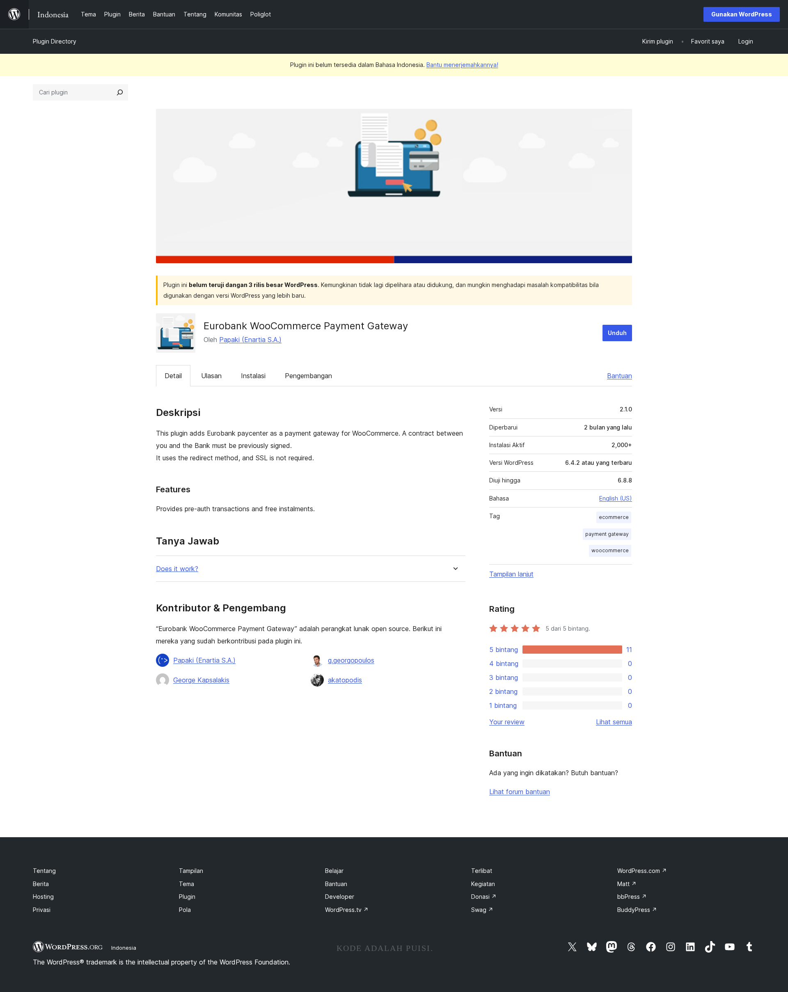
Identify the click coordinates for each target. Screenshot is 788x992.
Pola (185, 909)
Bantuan (619, 376)
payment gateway (607, 534)
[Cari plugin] (120, 92)
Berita (41, 883)
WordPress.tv (347, 909)
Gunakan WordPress (741, 14)
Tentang (44, 870)
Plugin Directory (54, 41)
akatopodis (345, 680)
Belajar (334, 870)
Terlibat (481, 870)
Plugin (187, 896)
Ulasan (211, 376)
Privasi (41, 909)
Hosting (43, 896)
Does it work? (177, 569)
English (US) (615, 498)
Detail (173, 376)
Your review (507, 722)
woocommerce (610, 550)
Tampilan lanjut (511, 574)
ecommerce (614, 517)
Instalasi (253, 376)
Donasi (484, 896)
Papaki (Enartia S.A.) (250, 339)
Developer (339, 896)
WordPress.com (642, 870)
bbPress (632, 896)
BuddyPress (637, 909)
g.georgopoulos (351, 660)
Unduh (617, 332)
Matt (627, 883)
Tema (186, 883)
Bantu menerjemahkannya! (462, 64)
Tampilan (191, 870)
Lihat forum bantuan (519, 792)
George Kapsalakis (201, 680)
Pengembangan (308, 376)
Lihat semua (614, 722)
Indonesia (123, 947)
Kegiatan (483, 883)
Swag (482, 909)
